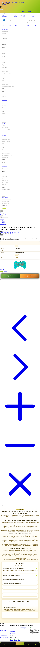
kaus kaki (3, 56)
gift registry (22, 2)
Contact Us (36, 11)
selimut (3, 125)
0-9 (35, 22)
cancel (2, 215)
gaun (3, 91)
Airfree (16, 25)
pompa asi (3, 159)
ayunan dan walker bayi (6, 199)
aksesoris (4, 122)
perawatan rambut (4, 174)
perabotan (4, 131)
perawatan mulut (4, 176)
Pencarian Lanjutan (3, 214)
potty (3, 191)
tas (2, 35)
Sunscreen (3, 171)
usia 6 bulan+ (4, 105)
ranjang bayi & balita (6, 129)
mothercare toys (4, 205)
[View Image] (0, 504)
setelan (3, 65)
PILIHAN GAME (3, 630)
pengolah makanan (6, 153)
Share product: (2, 272)
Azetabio (22, 27)
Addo (4, 25)
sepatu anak (4, 53)
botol (3, 137)
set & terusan (4, 44)
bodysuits (3, 47)
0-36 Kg (3, 113)
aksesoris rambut (4, 38)
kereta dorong (5, 101)
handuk (3, 196)
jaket (3, 80)
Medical (3, 187)
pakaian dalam (4, 96)
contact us (33, 16)
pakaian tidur (4, 42)
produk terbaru (5, 31)
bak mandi (4, 193)
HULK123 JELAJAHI (4, 632)
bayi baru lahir (4, 103)
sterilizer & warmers (6, 139)
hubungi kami (12, 628)
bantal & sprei (5, 127)
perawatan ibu (5, 180)
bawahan (3, 62)
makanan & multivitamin (7, 155)
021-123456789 (12, 633)
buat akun (3, 221)
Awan (16, 27)
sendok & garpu (4, 150)
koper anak (4, 107)
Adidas (10, 25)
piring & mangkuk (4, 149)
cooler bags (3, 162)
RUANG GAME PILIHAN (4, 637)
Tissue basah (4, 184)
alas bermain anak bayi (6, 201)
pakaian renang (5, 71)
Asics (4, 27)
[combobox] (4, 213)
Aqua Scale (34, 25)
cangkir (3, 147)
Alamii (22, 25)
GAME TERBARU (3, 635)
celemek (3, 143)
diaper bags (4, 120)
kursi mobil (4, 109)
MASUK (23, 11)
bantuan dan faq (12, 631)
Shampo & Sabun (4, 173)
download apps (10, 2)
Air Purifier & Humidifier (6, 189)
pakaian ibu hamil (5, 84)
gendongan (4, 115)
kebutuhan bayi (5, 40)
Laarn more (12, 233)
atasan (3, 60)
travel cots (4, 117)
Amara (28, 25)
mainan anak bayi (5, 203)
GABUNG (30, 11)
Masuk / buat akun (5, 220)
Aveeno (10, 27)
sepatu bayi (3, 51)
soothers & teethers (6, 141)
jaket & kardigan (4, 67)
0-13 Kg (3, 111)
